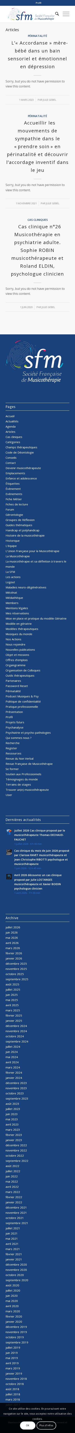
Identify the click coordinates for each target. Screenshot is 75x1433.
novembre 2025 (16, 969)
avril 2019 (12, 1363)
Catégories (13, 442)
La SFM (10, 572)
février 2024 (14, 1072)
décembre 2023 (16, 1083)
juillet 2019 (13, 1347)
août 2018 (12, 1389)
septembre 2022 (17, 1161)
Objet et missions (17, 655)
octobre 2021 (15, 1218)
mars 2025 (13, 1010)
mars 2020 (13, 1311)
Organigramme (16, 665)
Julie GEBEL (49, 99)
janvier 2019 (14, 1373)
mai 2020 (12, 1301)
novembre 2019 (16, 1332)
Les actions (13, 577)
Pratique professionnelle (22, 707)
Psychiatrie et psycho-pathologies (28, 732)
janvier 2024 (14, 1078)
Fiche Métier (14, 499)
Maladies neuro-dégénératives (26, 587)
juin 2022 (12, 1176)
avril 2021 (12, 1244)
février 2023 (14, 1135)
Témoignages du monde (22, 779)
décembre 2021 (16, 1207)
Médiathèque (14, 598)
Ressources (13, 753)
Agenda (11, 426)
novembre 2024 (16, 1031)
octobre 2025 (15, 974)
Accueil (10, 416)
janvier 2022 (14, 1202)
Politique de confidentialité (23, 701)
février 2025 (14, 1015)
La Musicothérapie (18, 556)
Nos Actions (13, 639)
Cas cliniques (38, 220)
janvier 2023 (14, 1140)
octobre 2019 (15, 1337)
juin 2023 (12, 1114)
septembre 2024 (17, 1041)
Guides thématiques (19, 525)
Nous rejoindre (15, 644)
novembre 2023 (16, 1088)
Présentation (14, 712)
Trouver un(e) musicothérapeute (27, 790)
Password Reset (17, 686)
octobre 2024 (15, 1036)
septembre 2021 (17, 1223)
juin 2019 (12, 1353)
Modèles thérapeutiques (22, 629)
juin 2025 (12, 995)
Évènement (13, 489)
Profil (38, 2)
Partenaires (13, 681)
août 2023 (12, 1104)
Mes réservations (17, 613)
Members (12, 603)
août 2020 (12, 1285)
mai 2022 (12, 1181)
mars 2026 (13, 948)
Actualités (12, 421)
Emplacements (15, 473)
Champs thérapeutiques (21, 447)
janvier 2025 (14, 1021)
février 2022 (14, 1197)
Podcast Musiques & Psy (22, 696)
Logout (10, 582)
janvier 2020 (14, 1321)
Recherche (13, 743)
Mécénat (11, 592)
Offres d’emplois (17, 660)
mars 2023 (13, 1129)
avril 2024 (12, 1062)
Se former (12, 769)
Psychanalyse (14, 727)
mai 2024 (12, 1057)
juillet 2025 (13, 989)
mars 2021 (13, 1249)
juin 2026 (12, 932)
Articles (10, 432)
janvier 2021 (14, 1259)
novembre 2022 (16, 1150)
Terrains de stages (18, 784)
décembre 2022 (16, 1145)
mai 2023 (12, 1119)
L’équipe (11, 546)
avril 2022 (12, 1187)
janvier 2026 (14, 958)
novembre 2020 (16, 1270)
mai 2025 (12, 1000)
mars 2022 (13, 1192)
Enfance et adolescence (21, 478)
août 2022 (12, 1166)
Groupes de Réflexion (20, 520)
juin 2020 (12, 1296)
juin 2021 (12, 1233)
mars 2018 (13, 1399)
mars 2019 (13, 1368)
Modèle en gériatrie (19, 624)
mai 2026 (12, 938)
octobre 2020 (15, 1275)
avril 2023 (12, 1124)
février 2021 (14, 1254)
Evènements (14, 494)
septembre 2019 (17, 1342)
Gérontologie (14, 515)
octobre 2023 (15, 1093)
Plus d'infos (46, 1425)
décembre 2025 (16, 963)
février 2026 (14, 953)
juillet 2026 (13, 927)
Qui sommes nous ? (19, 738)
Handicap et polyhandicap (22, 530)
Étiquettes (13, 483)
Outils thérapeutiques (20, 675)
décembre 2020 (16, 1264)
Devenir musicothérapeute (23, 468)
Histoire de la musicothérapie (25, 535)
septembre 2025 (17, 979)
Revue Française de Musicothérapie (29, 764)
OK (27, 1425)
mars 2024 (13, 1067)
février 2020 (14, 1316)
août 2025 (12, 984)
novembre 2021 (16, 1213)
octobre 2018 (15, 1384)
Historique (13, 540)
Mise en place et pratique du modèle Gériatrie (36, 618)
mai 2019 (12, 1358)
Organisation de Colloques (23, 670)
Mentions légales (17, 608)
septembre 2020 (17, 1280)
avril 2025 (12, 1005)
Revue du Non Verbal (19, 758)
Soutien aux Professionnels (23, 774)
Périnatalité (37, 36)
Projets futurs (15, 722)
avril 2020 (12, 1306)
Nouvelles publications (20, 649)
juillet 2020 (13, 1290)
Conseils (11, 457)
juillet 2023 (13, 1109)
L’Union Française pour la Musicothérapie (32, 551)
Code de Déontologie (20, 452)
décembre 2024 (16, 1026)
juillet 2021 (13, 1228)
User (9, 795)
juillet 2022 (13, 1171)
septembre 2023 (17, 1098)
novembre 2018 (16, 1379)
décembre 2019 (16, 1327)
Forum (10, 509)
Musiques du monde (19, 634)
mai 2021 (12, 1238)
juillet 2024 (13, 1046)
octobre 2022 (15, 1155)
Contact (11, 463)
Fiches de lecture (17, 504)
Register (11, 748)
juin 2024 (12, 1052)
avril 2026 (12, 943)
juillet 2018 (13, 1394)
